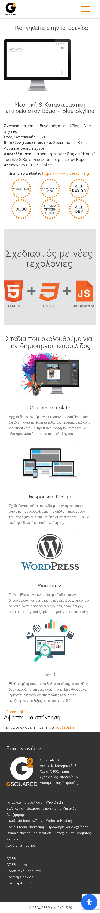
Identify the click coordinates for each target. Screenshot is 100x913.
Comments (15, 711)
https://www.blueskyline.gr (66, 173)
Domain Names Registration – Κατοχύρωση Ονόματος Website (48, 835)
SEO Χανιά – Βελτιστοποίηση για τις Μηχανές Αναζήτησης (41, 811)
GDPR (11, 858)
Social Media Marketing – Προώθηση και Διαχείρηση (47, 826)
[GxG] (21, 776)
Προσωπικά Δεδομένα (23, 870)
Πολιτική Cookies (19, 876)
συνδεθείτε (65, 727)
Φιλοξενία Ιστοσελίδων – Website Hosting (39, 820)
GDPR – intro (16, 864)
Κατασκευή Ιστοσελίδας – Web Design (35, 802)
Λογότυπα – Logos (20, 845)
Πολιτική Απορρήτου (21, 882)
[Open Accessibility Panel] (89, 902)
